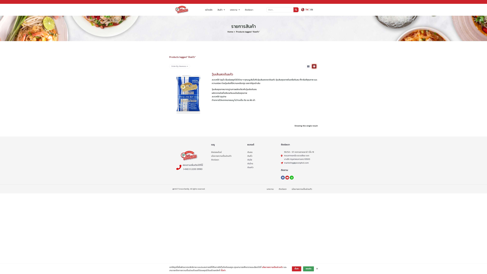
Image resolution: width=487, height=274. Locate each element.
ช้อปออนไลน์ (216, 152)
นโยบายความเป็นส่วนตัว (221, 155)
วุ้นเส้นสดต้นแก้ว (222, 74)
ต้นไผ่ (249, 159)
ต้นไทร (250, 163)
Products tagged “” (182, 57)
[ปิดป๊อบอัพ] (317, 268)
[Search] (296, 9)
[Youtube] (287, 177)
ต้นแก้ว (250, 167)
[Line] (292, 177)
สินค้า (220, 9)
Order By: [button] (178, 66)
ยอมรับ (308, 268)
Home (230, 31)
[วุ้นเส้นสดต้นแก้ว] (188, 74)
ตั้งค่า (223, 270)
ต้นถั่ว (249, 155)
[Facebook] (283, 177)
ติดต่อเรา (249, 9)
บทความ (233, 9)
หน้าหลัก (208, 9)
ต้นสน (250, 152)
